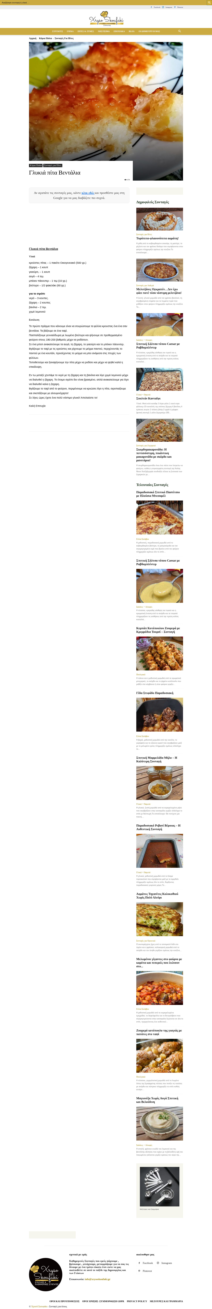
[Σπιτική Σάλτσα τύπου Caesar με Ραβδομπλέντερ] (159, 324)
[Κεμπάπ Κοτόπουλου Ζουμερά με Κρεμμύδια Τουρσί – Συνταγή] (159, 653)
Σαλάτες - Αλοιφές (144, 340)
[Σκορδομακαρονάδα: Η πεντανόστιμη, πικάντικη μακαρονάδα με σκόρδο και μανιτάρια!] (159, 430)
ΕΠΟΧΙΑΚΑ (119, 31)
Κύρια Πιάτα (45, 38)
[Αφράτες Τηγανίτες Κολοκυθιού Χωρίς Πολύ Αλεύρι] (159, 919)
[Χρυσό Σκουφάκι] (106, 19)
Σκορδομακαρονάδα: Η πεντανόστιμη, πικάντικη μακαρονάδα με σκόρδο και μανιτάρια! (154, 455)
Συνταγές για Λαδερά (145, 285)
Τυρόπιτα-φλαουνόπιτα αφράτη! (157, 238)
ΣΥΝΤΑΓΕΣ (57, 31)
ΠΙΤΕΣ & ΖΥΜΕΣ (86, 31)
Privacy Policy (137, 1301)
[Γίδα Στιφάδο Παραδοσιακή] (159, 715)
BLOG (132, 31)
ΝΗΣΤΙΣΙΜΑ (104, 31)
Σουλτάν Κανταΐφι (148, 398)
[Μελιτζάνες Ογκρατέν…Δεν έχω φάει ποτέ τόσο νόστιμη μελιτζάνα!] (159, 270)
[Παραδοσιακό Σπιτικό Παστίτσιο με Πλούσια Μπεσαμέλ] (159, 518)
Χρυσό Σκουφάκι (39, 1306)
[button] (179, 31)
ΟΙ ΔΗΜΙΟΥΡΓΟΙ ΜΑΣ (149, 31)
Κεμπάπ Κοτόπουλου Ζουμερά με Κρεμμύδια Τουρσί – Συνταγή (158, 630)
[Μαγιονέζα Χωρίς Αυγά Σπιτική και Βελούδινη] (159, 1124)
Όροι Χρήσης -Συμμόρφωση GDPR (103, 1301)
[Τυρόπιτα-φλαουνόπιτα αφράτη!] (159, 219)
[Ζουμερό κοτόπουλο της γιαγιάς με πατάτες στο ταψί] (159, 1056)
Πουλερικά (140, 674)
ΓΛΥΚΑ (70, 31)
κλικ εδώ (88, 193)
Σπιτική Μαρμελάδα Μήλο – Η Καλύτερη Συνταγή (156, 759)
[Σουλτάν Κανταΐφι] (159, 379)
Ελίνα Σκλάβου (142, 539)
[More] (84, 425)
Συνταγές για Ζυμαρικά (145, 445)
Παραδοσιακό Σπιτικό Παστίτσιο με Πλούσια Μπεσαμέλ (158, 493)
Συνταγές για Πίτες (52, 165)
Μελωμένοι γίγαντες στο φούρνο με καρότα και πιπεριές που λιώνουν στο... (159, 962)
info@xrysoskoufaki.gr (97, 1279)
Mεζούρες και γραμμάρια (166, 1301)
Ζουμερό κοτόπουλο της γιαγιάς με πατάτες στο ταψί (159, 1032)
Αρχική (32, 38)
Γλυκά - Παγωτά (143, 394)
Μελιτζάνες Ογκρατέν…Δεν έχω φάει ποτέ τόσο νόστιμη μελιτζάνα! (159, 291)
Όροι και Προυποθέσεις (64, 1301)
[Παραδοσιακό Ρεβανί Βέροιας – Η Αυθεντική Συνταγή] (159, 851)
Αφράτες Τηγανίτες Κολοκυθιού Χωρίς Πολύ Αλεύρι (157, 895)
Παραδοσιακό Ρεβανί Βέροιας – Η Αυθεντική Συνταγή (158, 827)
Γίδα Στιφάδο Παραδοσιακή (154, 693)
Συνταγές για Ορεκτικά (145, 940)
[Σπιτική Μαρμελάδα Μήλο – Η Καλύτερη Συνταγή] (159, 783)
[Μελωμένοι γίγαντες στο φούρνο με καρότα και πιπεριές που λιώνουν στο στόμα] (159, 988)
